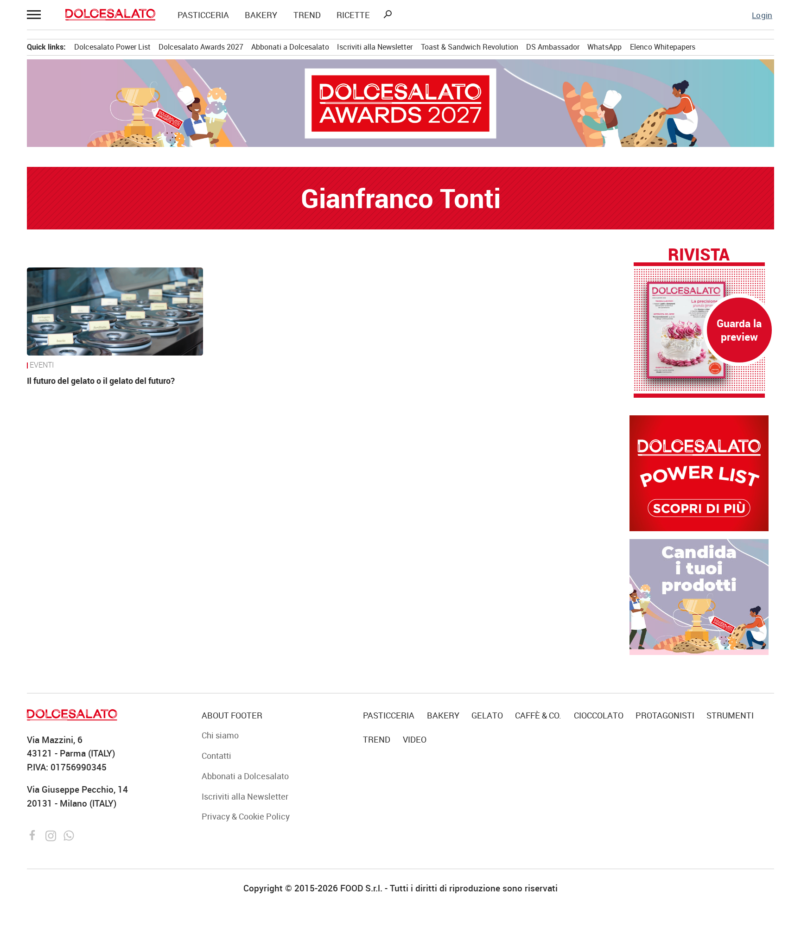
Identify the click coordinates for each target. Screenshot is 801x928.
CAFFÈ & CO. (538, 715)
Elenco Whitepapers (662, 47)
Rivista (699, 254)
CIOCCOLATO (598, 715)
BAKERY (261, 15)
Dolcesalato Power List (112, 47)
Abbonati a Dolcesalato (290, 47)
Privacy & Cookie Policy (246, 816)
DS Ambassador (552, 47)
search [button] (387, 14)
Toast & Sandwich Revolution (469, 47)
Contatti (216, 755)
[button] (35, 14)
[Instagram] (51, 834)
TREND (307, 15)
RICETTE (353, 15)
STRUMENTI (730, 715)
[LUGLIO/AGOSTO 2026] (699, 330)
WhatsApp (604, 47)
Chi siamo (220, 735)
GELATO (487, 715)
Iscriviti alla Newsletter (375, 47)
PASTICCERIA (203, 15)
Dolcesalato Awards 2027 (201, 47)
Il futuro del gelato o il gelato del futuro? (101, 380)
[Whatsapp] (69, 834)
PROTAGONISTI (665, 715)
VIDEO (414, 739)
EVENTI (42, 365)
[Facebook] (34, 834)
